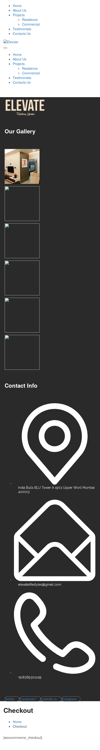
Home (17, 5)
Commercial (31, 24)
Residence (30, 19)
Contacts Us (22, 33)
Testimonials (22, 28)
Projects (19, 15)
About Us (19, 10)
